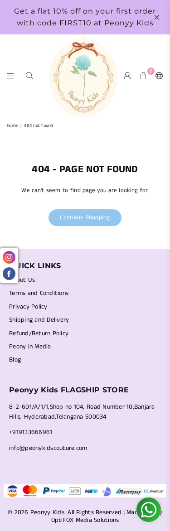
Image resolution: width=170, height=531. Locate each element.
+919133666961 (30, 432)
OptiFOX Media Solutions (85, 520)
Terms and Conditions (38, 293)
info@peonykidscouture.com (48, 448)
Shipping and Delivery (39, 319)
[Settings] (157, 75)
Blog (15, 359)
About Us (22, 280)
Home (12, 125)
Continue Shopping (85, 217)
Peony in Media (30, 346)
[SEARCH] (30, 75)
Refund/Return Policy (38, 333)
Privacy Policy (28, 306)
